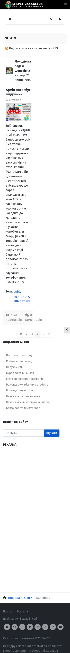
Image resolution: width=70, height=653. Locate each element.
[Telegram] (7, 627)
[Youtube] (60, 627)
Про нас (8, 611)
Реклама (22, 611)
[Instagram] (45, 627)
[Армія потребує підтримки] (18, 112)
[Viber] (15, 627)
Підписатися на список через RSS (33, 48)
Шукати (51, 433)
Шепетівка (13, 99)
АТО (17, 292)
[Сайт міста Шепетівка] (24, 4)
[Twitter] (30, 627)
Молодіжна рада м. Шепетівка (23, 66)
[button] (65, 5)
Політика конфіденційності (20, 618)
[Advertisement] (35, 487)
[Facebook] (22, 627)
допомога (22, 296)
